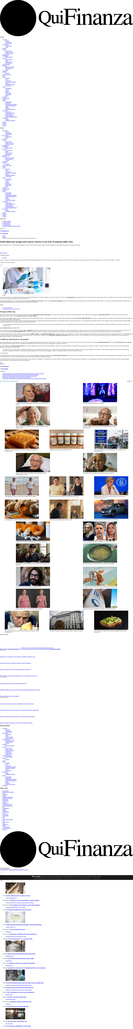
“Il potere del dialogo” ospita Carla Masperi (9, 696)
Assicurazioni (8, 101)
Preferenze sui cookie (56, 878)
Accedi (2, 37)
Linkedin (5, 257)
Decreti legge (6, 790)
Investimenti (8, 42)
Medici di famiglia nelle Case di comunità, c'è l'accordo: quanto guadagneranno (17, 716)
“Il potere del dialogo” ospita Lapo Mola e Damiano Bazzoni (13, 683)
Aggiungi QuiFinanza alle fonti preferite (11, 226)
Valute (7, 95)
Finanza (7, 40)
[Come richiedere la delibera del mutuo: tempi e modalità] (68, 956)
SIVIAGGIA (83, 876)
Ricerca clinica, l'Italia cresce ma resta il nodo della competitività (17, 377)
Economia (5, 39)
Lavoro (4, 49)
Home (4, 235)
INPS (4, 793)
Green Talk (8, 80)
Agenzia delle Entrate (7, 798)
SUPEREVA (99, 876)
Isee (4, 820)
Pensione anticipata (10, 745)
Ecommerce (5, 799)
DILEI (80, 876)
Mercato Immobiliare (7, 755)
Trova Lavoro (9, 50)
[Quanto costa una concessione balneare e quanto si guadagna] (68, 898)
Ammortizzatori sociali (8, 805)
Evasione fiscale (9, 737)
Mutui (7, 106)
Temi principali (6, 827)
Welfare (4, 802)
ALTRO (2, 128)
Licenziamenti (6, 808)
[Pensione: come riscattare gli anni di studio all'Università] (68, 985)
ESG (7, 79)
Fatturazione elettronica (8, 819)
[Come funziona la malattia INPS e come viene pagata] (68, 907)
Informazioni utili (6, 739)
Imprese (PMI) (9, 43)
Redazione (5, 785)
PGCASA (64, 876)
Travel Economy (9, 62)
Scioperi (7, 69)
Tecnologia (5, 118)
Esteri (4, 75)
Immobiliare (5, 55)
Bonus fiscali (8, 734)
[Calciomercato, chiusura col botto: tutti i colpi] (68, 999)
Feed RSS (22, 869)
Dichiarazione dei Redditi (11, 104)
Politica (4, 72)
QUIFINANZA (88, 876)
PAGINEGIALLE (51, 876)
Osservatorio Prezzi (7, 74)
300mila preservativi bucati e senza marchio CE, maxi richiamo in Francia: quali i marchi (19, 710)
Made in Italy (6, 803)
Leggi (7, 47)
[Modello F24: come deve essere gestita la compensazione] (68, 960)
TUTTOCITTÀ (75, 876)
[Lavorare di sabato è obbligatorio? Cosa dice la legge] (68, 1023)
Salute (4, 121)
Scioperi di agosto (7, 222)
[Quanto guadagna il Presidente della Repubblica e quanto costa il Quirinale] (68, 917)
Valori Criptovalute (10, 115)
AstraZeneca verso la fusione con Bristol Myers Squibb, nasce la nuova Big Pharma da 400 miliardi (24, 378)
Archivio (26, 869)
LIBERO (42, 876)
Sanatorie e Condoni (7, 804)
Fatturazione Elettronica (11, 105)
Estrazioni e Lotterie (10, 67)
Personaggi (5, 70)
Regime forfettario (10, 738)
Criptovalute (8, 103)
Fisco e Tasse (6, 44)
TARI (4, 825)
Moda (7, 60)
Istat (4, 817)
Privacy (44, 878)
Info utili (5, 65)
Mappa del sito (16, 869)
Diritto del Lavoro (9, 53)
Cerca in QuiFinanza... (5, 868)
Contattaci (10, 869)
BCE (4, 813)
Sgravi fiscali (5, 800)
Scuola (4, 795)
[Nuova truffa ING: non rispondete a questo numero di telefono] (68, 902)
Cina (1, 362)
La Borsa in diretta (7, 221)
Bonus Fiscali (8, 45)
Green (4, 77)
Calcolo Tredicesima (10, 113)
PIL (3, 818)
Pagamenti (5, 794)
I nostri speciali (6, 98)
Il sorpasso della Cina (7, 307)
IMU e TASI (5, 815)
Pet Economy (8, 63)
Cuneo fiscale (6, 822)
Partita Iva (8, 108)
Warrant (7, 92)
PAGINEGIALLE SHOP (58, 876)
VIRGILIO (45, 876)
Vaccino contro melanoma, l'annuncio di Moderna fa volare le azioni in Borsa (17, 703)
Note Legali (40, 878)
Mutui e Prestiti (9, 57)
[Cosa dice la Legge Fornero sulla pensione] (68, 994)
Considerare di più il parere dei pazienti (11, 308)
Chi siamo (36, 878)
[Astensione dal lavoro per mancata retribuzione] (68, 1004)
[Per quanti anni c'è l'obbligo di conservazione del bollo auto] (68, 931)
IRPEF (4, 809)
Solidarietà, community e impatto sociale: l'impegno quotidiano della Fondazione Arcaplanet (20, 689)
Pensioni (5, 48)
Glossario (5, 96)
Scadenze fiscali (6, 223)
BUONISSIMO (93, 876)
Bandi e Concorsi (9, 52)
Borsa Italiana (9, 88)
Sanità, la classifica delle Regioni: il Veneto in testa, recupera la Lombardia (16, 722)
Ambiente (8, 78)
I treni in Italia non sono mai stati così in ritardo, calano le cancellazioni (15, 663)
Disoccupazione (9, 753)
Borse (4, 87)
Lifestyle (5, 58)
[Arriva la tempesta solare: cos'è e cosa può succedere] (68, 936)
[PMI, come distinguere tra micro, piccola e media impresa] (68, 990)
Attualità (5, 123)
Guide (4, 100)
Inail (4, 823)
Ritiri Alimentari (9, 68)
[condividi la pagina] (1, 265)
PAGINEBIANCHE (70, 876)
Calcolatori (5, 110)
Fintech (7, 119)
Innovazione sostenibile (11, 82)
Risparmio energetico (10, 84)
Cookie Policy (48, 878)
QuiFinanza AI (6, 54)
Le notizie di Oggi (7, 828)
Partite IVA (8, 754)
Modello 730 (5, 824)
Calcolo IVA (8, 111)
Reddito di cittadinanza (8, 797)
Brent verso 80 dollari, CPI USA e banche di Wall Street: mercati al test (15, 669)
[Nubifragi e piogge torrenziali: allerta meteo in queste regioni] (68, 946)
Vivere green (8, 85)
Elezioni (7, 73)
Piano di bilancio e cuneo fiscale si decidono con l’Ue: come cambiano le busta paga (18, 675)
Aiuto (62, 878)
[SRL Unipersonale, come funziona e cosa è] (68, 1014)
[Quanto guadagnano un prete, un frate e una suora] (68, 888)
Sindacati (5, 810)
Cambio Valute (9, 114)
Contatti (4, 125)
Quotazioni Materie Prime (11, 116)
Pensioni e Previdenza (10, 109)
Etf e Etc (7, 89)
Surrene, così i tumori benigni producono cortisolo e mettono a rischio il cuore (20, 376)
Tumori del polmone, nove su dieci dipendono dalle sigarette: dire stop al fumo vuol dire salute (23, 373)
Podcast (4, 99)
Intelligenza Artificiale (10, 120)
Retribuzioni (8, 751)
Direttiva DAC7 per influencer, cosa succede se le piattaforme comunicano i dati (17, 656)
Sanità (4, 237)
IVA (4, 807)
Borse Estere (8, 94)
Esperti (4, 124)
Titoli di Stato (8, 93)
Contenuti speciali (4, 869)
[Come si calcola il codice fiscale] (68, 927)
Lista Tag (5, 829)
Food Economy (9, 59)
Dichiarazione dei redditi (8, 792)
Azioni (7, 90)
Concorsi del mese (7, 224)
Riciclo (7, 83)
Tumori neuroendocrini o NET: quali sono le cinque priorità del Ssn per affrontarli (20, 374)
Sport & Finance (6, 64)
